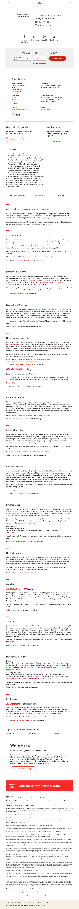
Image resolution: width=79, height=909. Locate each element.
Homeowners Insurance (14, 344)
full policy (13, 842)
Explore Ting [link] (10, 383)
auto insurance (35, 240)
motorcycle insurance (45, 282)
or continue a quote (39, 63)
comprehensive (37, 242)
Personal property (51, 346)
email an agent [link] (15, 326)
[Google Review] (40, 22)
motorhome (36, 309)
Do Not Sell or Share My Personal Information (48, 902)
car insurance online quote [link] (22, 260)
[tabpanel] (39, 97)
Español (8, 3)
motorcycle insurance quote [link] (22, 293)
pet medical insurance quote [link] (22, 720)
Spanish (14, 99)
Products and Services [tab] (17, 195)
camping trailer (46, 309)
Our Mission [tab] (39, 195)
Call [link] (7, 326)
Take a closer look (12, 532)
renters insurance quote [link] (21, 419)
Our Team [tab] (61, 195)
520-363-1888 (45, 109)
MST (52, 95)
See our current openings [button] (23, 769)
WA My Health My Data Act (13, 902)
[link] (35, 39)
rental (46, 242)
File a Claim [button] (15, 139)
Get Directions (16, 91)
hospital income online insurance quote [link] (26, 573)
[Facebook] (36, 22)
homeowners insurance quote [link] (23, 364)
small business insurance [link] (21, 493)
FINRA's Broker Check (32, 667)
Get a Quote (57, 58)
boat (53, 309)
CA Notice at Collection (28, 902)
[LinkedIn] (48, 22)
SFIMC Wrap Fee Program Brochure (41, 678)
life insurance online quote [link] (22, 541)
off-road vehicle (62, 309)
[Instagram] (44, 22)
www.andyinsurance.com (20, 109)
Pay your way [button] (56, 141)
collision (25, 242)
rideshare (54, 242)
